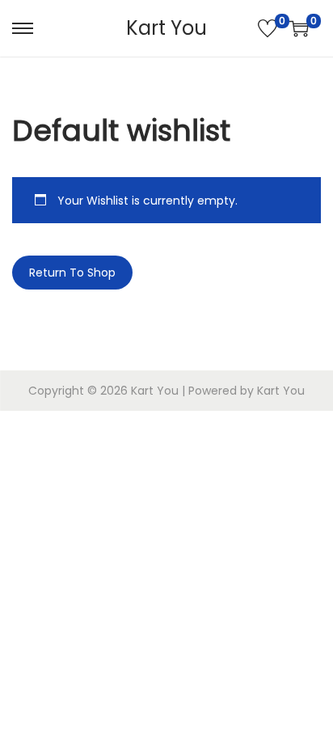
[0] (267, 28)
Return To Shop (72, 272)
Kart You (166, 28)
